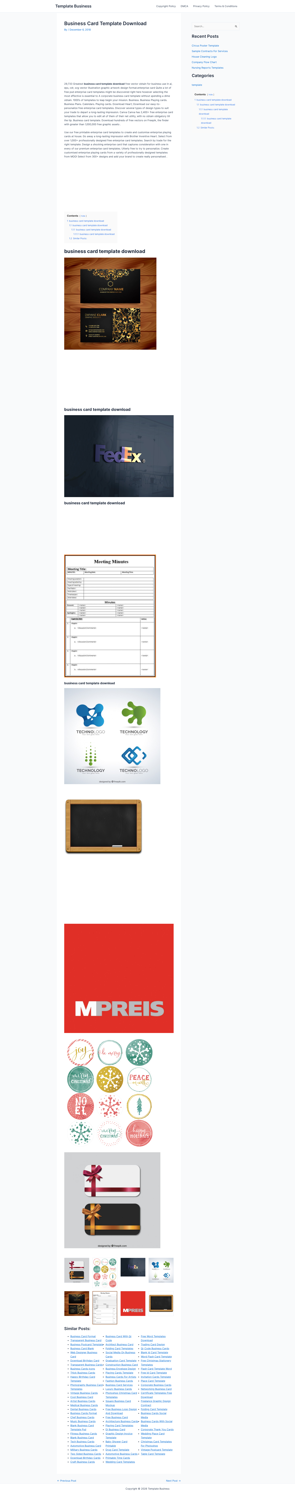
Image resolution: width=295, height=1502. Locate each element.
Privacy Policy (201, 6)
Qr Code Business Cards (155, 1348)
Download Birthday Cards (85, 1457)
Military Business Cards (83, 1449)
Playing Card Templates (119, 1425)
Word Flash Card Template (156, 1356)
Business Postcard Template (86, 1344)
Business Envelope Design (121, 1368)
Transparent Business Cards (86, 1364)
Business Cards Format (83, 1413)
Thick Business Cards (82, 1372)
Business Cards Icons (82, 1368)
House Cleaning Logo (204, 56)
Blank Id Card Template (154, 1352)
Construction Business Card (122, 1364)
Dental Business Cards (83, 1409)
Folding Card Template (154, 1409)
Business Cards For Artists (121, 1376)
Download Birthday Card (84, 1360)
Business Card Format (83, 1336)
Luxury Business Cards (119, 1388)
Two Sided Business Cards (85, 1453)
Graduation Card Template (121, 1360)
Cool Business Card (81, 1397)
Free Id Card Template (154, 1372)
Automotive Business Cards (122, 1453)
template (197, 84)
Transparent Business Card (85, 1340)
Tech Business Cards (82, 1441)
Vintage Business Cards (84, 1392)
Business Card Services (119, 1384)
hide (83, 216)
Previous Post (66, 1480)
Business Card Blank (82, 1348)
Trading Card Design (153, 1344)
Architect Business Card (119, 1344)
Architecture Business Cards (122, 1421)
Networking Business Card (156, 1388)
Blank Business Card (82, 1437)
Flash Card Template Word (156, 1368)
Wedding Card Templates (120, 1461)
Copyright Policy (166, 6)
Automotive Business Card (85, 1445)
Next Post (173, 1480)
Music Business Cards (83, 1421)
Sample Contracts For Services (210, 51)
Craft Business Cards (82, 1461)
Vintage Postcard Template (157, 1449)
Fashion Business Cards (119, 1380)
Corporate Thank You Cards (157, 1429)
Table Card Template (153, 1453)
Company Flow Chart (204, 62)
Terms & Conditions (225, 6)
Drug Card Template (117, 1449)
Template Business (73, 6)
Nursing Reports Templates (207, 67)
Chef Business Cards (82, 1417)
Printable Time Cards (118, 1457)
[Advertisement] (90, 58)
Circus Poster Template (205, 45)
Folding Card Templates (119, 1348)
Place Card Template (153, 1380)
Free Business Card (117, 1417)
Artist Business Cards (82, 1401)
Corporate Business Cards (156, 1384)
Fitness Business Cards (83, 1433)
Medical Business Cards (84, 1405)
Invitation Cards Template (156, 1376)
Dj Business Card (115, 1429)
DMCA (184, 6)
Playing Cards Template (119, 1372)
